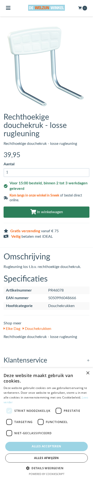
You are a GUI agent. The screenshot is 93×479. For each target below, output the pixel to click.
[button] (46, 468)
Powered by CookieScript (46, 474)
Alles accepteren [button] (46, 446)
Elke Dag (12, 329)
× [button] (87, 373)
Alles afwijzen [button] (46, 458)
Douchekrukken (37, 329)
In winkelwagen (49, 212)
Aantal (9, 164)
